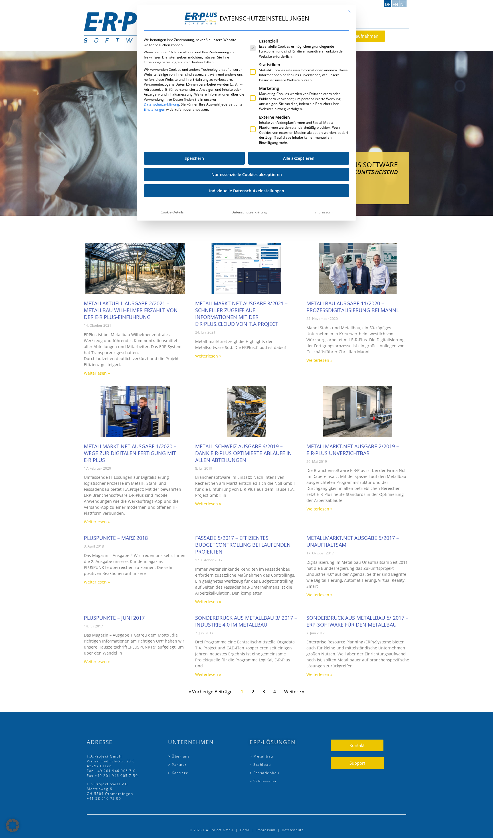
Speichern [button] (194, 158)
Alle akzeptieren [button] (298, 158)
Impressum (323, 212)
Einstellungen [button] (154, 109)
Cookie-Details (172, 212)
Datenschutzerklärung (161, 104)
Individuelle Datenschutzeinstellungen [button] (246, 190)
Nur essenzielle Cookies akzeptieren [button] (246, 174)
